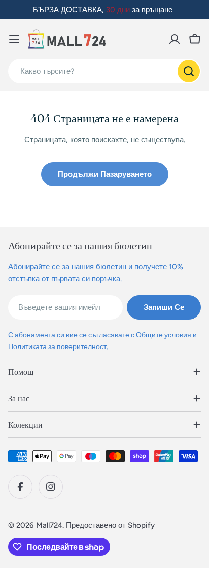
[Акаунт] (174, 39)
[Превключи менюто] (14, 39)
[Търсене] (189, 71)
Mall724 (49, 525)
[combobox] (104, 71)
